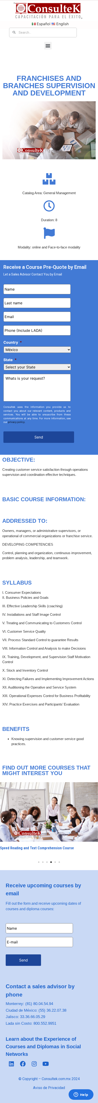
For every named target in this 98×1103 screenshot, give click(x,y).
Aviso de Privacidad (49, 1088)
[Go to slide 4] (51, 862)
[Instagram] (34, 1063)
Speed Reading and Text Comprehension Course (37, 848)
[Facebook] (22, 1063)
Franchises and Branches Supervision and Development (49, 85)
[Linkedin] (11, 1063)
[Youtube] (45, 1063)
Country (12, 342)
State (10, 359)
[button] (48, 45)
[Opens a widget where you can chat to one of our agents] (80, 1095)
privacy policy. (16, 422)
